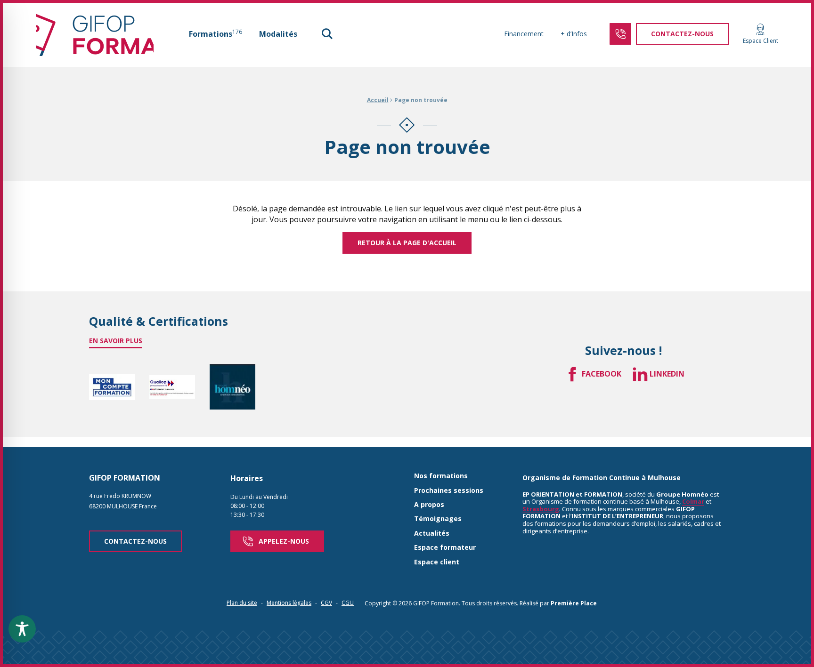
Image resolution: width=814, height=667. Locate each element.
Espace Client (760, 40)
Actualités (431, 534)
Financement (524, 33)
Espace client (436, 562)
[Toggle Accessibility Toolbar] (22, 628)
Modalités (278, 34)
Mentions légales (289, 603)
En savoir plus (115, 340)
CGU (348, 603)
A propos (429, 505)
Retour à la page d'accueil (407, 242)
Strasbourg (540, 509)
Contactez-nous (135, 541)
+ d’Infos (574, 33)
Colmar (693, 501)
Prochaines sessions (448, 491)
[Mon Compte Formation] (112, 387)
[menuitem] (215, 34)
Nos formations (441, 476)
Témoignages (438, 519)
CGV (326, 603)
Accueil (378, 100)
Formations (215, 33)
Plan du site (242, 603)
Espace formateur (445, 548)
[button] (327, 34)
